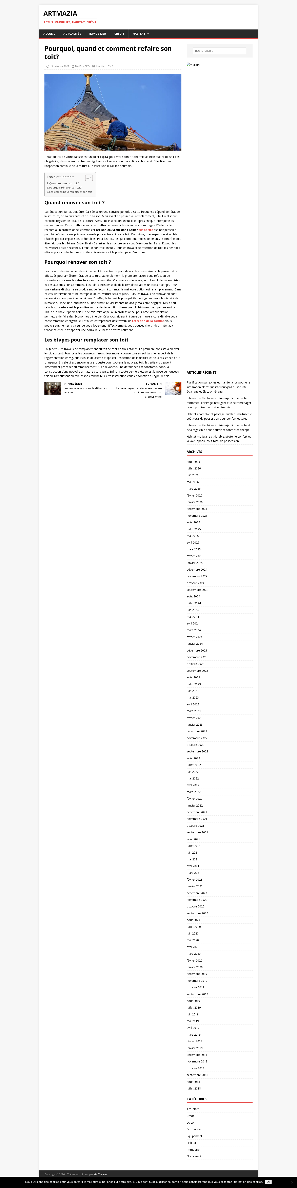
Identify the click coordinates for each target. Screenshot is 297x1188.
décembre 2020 (197, 893)
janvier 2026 (195, 502)
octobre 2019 (195, 987)
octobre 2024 (195, 583)
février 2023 (194, 718)
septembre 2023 (197, 671)
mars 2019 (194, 1034)
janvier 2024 (195, 643)
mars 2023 (194, 711)
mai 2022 (193, 778)
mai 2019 (193, 1021)
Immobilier (97, 34)
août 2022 (193, 758)
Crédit (119, 34)
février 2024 (194, 637)
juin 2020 (193, 933)
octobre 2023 (195, 664)
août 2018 (193, 1082)
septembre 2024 (197, 590)
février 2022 (194, 798)
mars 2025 (194, 549)
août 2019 (193, 1001)
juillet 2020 (194, 927)
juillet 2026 (194, 468)
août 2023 (193, 677)
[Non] (292, 1182)
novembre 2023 (197, 657)
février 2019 (194, 1041)
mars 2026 (194, 488)
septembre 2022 (197, 751)
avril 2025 (193, 542)
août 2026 (193, 462)
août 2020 (193, 920)
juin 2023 (193, 691)
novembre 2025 (197, 516)
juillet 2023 (194, 684)
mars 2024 (194, 630)
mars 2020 (194, 953)
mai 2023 (193, 697)
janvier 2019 (195, 1048)
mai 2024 (193, 617)
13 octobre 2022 (59, 66)
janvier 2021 (195, 886)
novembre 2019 (197, 981)
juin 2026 (193, 475)
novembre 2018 (197, 1061)
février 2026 (194, 495)
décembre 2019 (197, 974)
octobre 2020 (195, 906)
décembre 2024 (197, 569)
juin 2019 (193, 1014)
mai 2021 (193, 859)
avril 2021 (193, 866)
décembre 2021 (197, 812)
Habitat (139, 34)
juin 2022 (193, 772)
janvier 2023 (195, 724)
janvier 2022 (195, 805)
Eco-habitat (194, 1129)
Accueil (49, 34)
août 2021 (193, 839)
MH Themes (100, 1174)
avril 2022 (193, 785)
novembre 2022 (197, 738)
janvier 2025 (195, 563)
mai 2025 (193, 536)
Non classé (194, 1156)
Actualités (72, 34)
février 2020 (194, 960)
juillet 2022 (194, 765)
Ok (268, 1181)
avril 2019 (193, 1028)
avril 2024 (193, 623)
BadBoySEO (82, 66)
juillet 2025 (194, 529)
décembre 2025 (197, 509)
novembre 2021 (197, 819)
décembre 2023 (197, 650)
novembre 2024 (197, 576)
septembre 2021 (197, 832)
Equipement (194, 1136)
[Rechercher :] (219, 50)
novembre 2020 (197, 900)
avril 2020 (193, 947)
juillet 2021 (194, 846)
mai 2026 (193, 482)
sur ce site (146, 230)
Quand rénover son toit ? (64, 183)
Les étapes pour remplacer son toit (70, 192)
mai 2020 (193, 940)
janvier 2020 (195, 967)
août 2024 (193, 596)
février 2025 (194, 556)
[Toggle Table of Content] (87, 177)
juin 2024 (193, 610)
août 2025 (193, 522)
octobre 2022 (195, 745)
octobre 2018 (195, 1068)
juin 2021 (193, 852)
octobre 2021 (195, 826)
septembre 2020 (197, 913)
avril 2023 (193, 704)
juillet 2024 (194, 603)
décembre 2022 (197, 731)
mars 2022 (194, 792)
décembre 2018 (197, 1055)
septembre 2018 (197, 1075)
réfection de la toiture (148, 321)
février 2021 (194, 879)
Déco (190, 1122)
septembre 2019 (197, 994)
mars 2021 (194, 873)
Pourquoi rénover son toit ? (65, 187)
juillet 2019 (194, 1007)
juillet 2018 (194, 1088)
